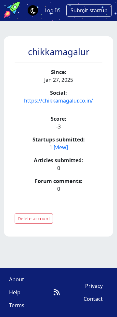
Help (14, 292)
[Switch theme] (33, 10)
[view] (61, 147)
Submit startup (89, 10)
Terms (16, 305)
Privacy (94, 285)
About (16, 279)
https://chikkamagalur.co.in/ (58, 100)
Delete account (34, 218)
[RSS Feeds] (57, 292)
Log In (52, 10)
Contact (93, 298)
